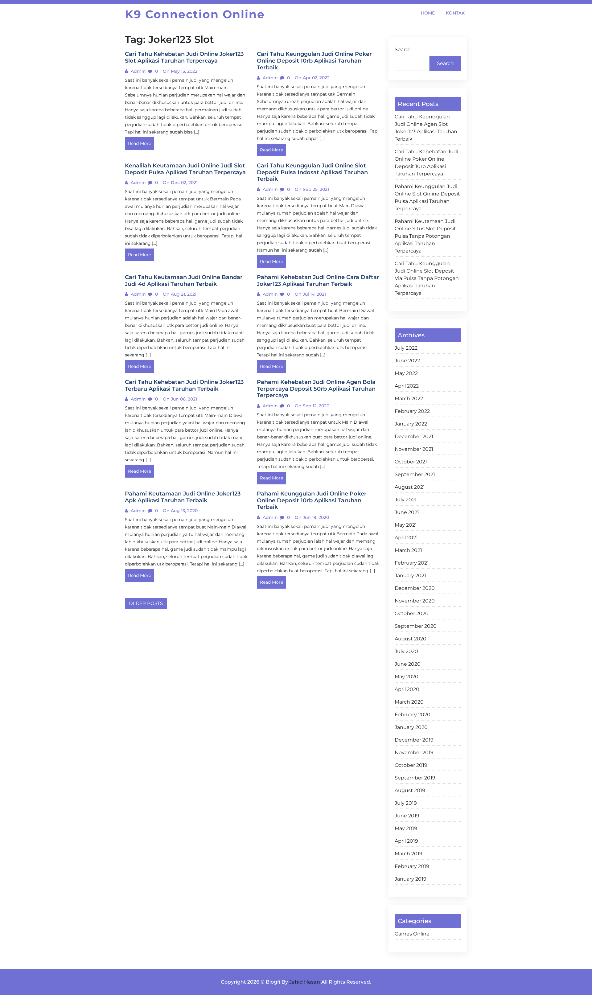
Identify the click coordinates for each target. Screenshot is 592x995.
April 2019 (406, 841)
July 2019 (406, 803)
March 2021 (408, 550)
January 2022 (411, 424)
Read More (139, 143)
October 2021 (411, 462)
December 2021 (414, 436)
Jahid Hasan (304, 982)
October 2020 (412, 613)
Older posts (146, 603)
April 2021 (406, 538)
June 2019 (407, 816)
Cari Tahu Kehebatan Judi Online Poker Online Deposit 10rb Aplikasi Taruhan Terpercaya (426, 163)
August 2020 (410, 639)
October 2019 (411, 765)
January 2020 (411, 727)
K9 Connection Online (195, 14)
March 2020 (409, 702)
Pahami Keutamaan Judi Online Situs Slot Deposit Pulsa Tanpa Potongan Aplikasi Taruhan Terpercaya (425, 236)
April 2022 (407, 386)
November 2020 (415, 601)
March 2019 (408, 854)
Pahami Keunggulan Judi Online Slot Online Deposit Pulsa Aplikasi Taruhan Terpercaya (427, 197)
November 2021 (414, 449)
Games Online (412, 934)
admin (138, 71)
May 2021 (406, 525)
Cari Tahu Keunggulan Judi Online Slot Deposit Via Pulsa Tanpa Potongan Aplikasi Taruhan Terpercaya (427, 278)
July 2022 (406, 348)
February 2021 (412, 563)
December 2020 (415, 588)
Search (403, 49)
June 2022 (407, 361)
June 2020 (408, 664)
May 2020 (406, 677)
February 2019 (412, 866)
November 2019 (414, 752)
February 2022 (412, 411)
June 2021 (407, 512)
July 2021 (406, 500)
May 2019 (406, 828)
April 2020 (407, 689)
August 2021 (410, 487)
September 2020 (416, 626)
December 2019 (414, 740)
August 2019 (410, 790)
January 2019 (410, 879)
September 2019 (415, 778)
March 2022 (409, 398)
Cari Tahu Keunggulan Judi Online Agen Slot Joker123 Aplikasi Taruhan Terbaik (426, 128)
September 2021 (415, 474)
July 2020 (406, 651)
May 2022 (406, 373)
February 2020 (412, 714)
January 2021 (410, 575)
